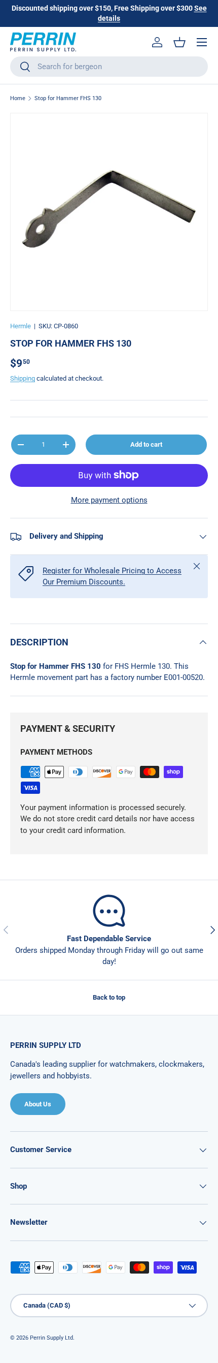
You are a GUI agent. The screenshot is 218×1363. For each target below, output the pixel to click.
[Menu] (202, 42)
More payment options (109, 500)
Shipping (22, 378)
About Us (37, 1104)
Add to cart (146, 444)
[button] (179, 42)
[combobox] (109, 66)
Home (17, 98)
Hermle (20, 326)
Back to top (109, 997)
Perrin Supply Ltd (51, 1338)
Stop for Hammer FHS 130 (67, 98)
